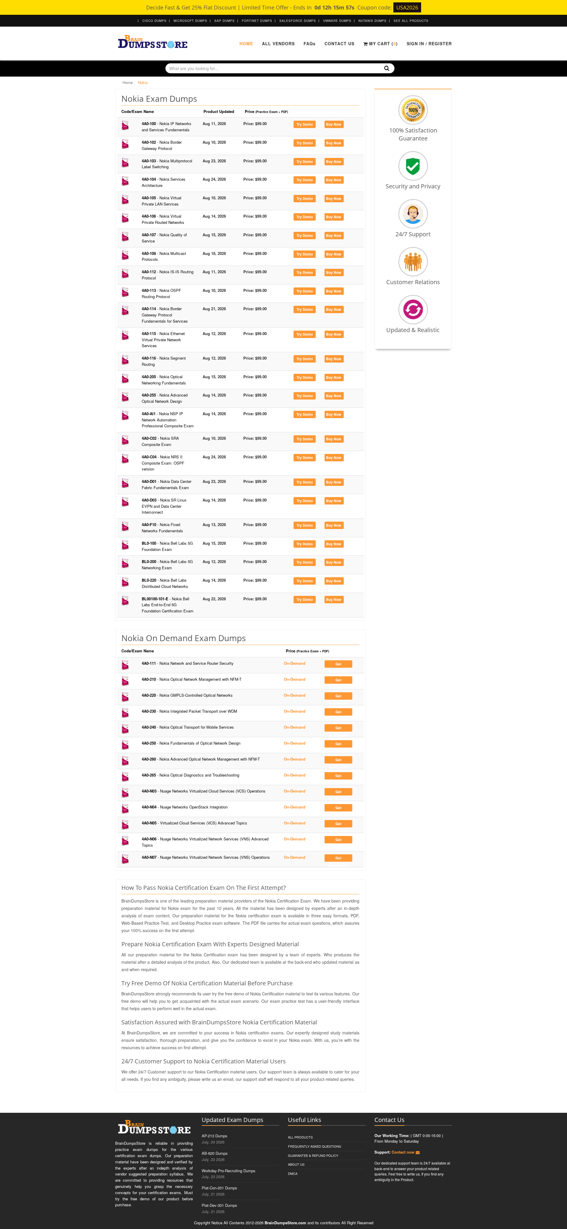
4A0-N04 (185, 807)
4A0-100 (166, 126)
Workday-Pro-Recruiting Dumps (228, 1170)
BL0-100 (167, 546)
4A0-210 (192, 679)
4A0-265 (190, 775)
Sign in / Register (429, 43)
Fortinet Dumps (257, 21)
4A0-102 (162, 145)
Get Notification (338, 664)
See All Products (411, 21)
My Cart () (383, 43)
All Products (300, 1137)
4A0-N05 (194, 823)
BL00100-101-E (167, 605)
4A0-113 (161, 293)
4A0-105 (161, 201)
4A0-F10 (162, 527)
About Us (296, 1164)
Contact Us (339, 43)
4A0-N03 (203, 791)
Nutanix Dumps (373, 21)
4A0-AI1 (168, 420)
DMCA (292, 1173)
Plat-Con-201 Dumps (219, 1188)
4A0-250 (191, 743)
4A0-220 (187, 695)
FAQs (310, 43)
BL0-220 (165, 583)
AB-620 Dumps (215, 1153)
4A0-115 (163, 340)
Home (246, 43)
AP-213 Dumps (214, 1136)
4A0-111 (188, 663)
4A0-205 (164, 380)
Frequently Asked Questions (314, 1146)
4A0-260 (201, 759)
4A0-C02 (160, 441)
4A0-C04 (163, 463)
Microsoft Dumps (190, 21)
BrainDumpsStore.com (285, 1222)
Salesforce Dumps (297, 21)
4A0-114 (165, 315)
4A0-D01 (166, 484)
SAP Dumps (224, 21)
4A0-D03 (164, 506)
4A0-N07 (206, 857)
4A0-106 (163, 219)
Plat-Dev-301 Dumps (219, 1205)
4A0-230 (189, 711)
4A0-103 (167, 164)
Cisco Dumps (154, 21)
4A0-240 (188, 727)
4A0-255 (165, 398)
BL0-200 (167, 564)
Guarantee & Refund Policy (313, 1155)
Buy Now (333, 124)
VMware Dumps (337, 21)
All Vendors (278, 43)
